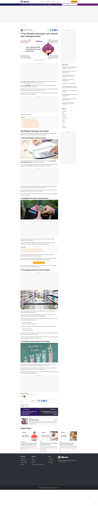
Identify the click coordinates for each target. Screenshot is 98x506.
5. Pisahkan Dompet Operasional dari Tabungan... (30, 394)
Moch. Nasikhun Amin (28, 29)
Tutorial (37, 4)
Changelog (53, 1)
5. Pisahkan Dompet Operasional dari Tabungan (31, 125)
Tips (40, 4)
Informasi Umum (32, 4)
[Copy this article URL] (48, 30)
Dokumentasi (48, 1)
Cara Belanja (45, 4)
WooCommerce (64, 127)
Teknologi (63, 122)
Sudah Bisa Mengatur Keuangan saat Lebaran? (29, 127)
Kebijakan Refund (24, 462)
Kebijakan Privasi (24, 460)
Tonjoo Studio (56, 487)
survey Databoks (28, 85)
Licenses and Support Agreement (38, 464)
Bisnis (27, 4)
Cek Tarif (42, 1)
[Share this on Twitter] (53, 30)
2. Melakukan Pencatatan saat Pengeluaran (30, 121)
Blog (57, 1)
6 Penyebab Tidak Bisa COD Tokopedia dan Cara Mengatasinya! (33, 251)
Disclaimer (22, 464)
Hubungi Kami (23, 458)
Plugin (33, 458)
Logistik (49, 4)
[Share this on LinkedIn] (57, 30)
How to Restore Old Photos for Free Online (69, 83)
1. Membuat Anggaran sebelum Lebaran (29, 120)
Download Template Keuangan (38, 262)
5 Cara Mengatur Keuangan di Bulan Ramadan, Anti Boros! (32, 249)
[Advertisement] (49, 15)
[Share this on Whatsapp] (50, 30)
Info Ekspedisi (23, 4)
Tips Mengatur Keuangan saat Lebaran (28, 118)
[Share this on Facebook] (55, 30)
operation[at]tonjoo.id (61, 461)
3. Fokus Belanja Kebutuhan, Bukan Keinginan (30, 123)
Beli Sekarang (74, 1)
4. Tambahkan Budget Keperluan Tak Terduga (30, 124)
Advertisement (64, 111)
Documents (34, 460)
